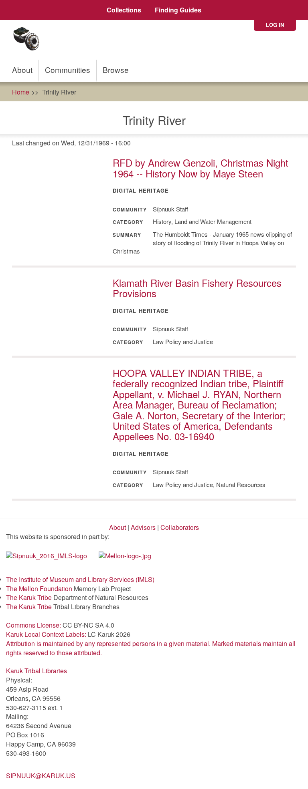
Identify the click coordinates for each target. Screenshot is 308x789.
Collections (124, 9)
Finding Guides (178, 9)
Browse (116, 69)
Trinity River (59, 92)
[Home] (29, 40)
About (22, 69)
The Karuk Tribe (29, 597)
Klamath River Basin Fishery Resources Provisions (197, 288)
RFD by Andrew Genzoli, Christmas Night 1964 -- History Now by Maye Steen (200, 167)
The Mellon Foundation (39, 588)
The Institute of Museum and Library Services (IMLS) (80, 579)
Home (20, 92)
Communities (67, 69)
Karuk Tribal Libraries (36, 670)
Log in (275, 24)
